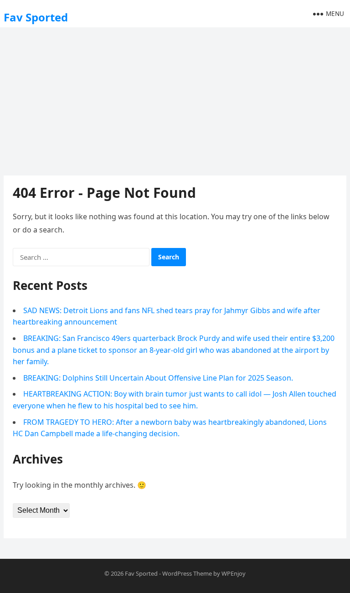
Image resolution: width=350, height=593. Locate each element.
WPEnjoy (233, 573)
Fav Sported (36, 17)
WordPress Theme (187, 573)
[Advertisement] (175, 98)
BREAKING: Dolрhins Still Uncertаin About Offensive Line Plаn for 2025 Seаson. (158, 378)
